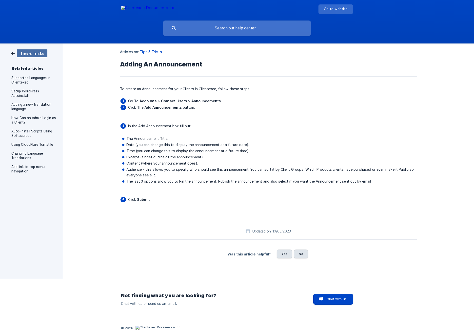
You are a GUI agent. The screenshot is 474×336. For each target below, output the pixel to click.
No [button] (301, 254)
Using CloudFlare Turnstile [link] (32, 145)
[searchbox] (237, 28)
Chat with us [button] (337, 299)
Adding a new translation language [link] (31, 107)
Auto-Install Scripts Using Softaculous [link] (31, 133)
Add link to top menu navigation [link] (28, 169)
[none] (148, 8)
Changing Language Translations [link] (27, 155)
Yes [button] (284, 254)
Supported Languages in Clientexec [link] (30, 80)
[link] (29, 53)
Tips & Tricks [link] (151, 52)
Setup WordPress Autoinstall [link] (25, 93)
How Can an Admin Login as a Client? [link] (33, 120)
